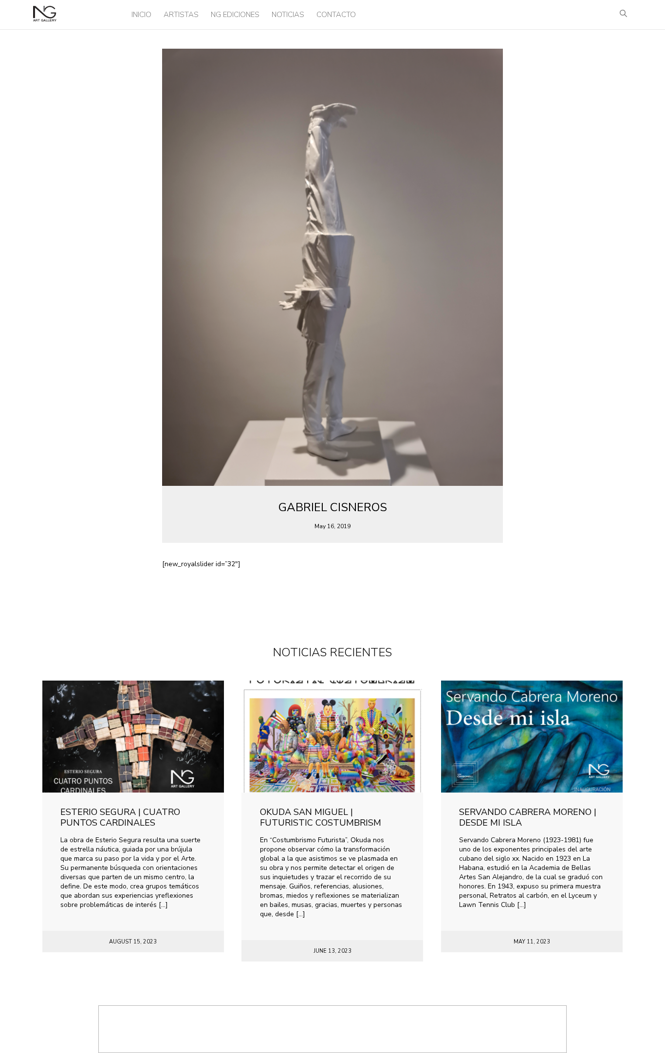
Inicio (141, 14)
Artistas (181, 14)
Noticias (288, 14)
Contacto (336, 14)
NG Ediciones (235, 14)
